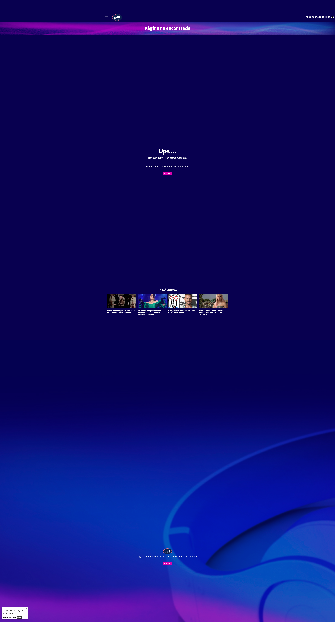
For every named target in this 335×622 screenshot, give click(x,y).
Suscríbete (167, 563)
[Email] (329, 17)
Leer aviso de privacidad (9, 617)
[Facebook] (307, 17)
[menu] (106, 18)
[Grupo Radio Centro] (323, 17)
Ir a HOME (167, 173)
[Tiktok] (320, 17)
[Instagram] (313, 17)
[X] (310, 17)
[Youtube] (316, 17)
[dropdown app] (326, 17)
